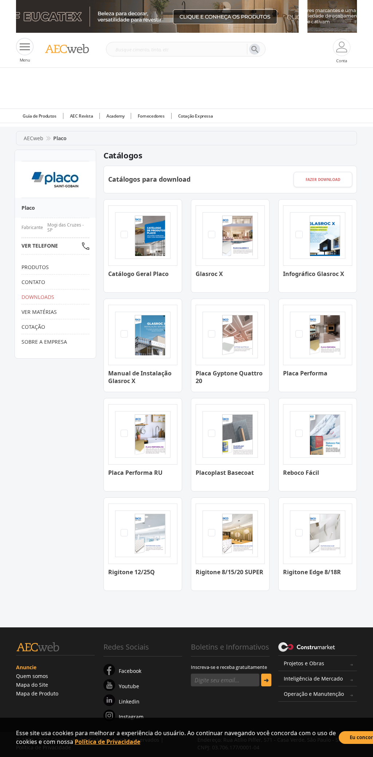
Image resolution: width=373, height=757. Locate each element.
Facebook (130, 670)
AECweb (33, 138)
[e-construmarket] (306, 646)
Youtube (129, 686)
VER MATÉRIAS (39, 311)
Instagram (131, 716)
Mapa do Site (32, 684)
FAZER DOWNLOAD (323, 179)
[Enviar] (266, 680)
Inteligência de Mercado (313, 678)
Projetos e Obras (304, 663)
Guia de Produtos (39, 116)
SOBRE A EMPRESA (44, 341)
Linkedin (129, 701)
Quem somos (32, 676)
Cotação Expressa (195, 116)
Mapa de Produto (37, 693)
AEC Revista (81, 116)
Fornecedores (151, 116)
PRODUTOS (35, 267)
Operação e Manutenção (314, 693)
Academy (115, 116)
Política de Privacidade (107, 742)
